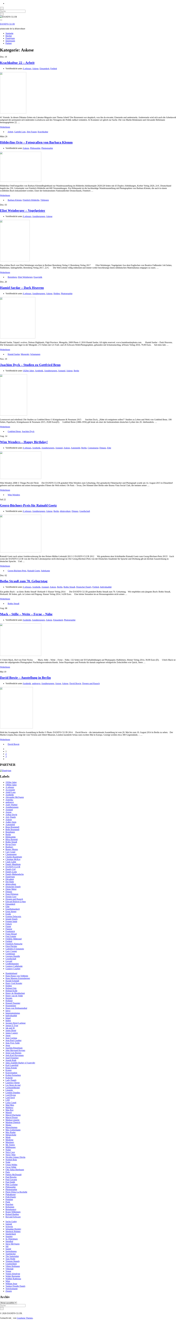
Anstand (61, 371)
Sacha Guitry (11, 1221)
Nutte (8, 1162)
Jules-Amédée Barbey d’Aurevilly (20, 1063)
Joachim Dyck (28, 431)
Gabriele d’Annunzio (15, 949)
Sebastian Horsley (13, 1229)
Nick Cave (10, 1152)
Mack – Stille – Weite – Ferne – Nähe (26, 614)
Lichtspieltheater (13, 1087)
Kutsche (9, 1078)
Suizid (8, 1249)
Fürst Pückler (11, 946)
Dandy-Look (11, 872)
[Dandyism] (5, 770)
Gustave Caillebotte (14, 966)
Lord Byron (11, 1095)
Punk (8, 1202)
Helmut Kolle (11, 991)
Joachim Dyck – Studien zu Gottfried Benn (30, 365)
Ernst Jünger (11, 911)
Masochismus (11, 1127)
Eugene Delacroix (13, 916)
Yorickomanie (12, 1288)
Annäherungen (38, 216)
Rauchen (9, 1204)
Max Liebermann (13, 1130)
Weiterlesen (5, 127)
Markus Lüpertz (12, 1120)
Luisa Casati (11, 1102)
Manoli (9, 1112)
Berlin (76, 371)
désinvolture (65, 511)
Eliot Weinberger (25, 277)
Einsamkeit (44, 68)
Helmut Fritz (11, 988)
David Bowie (75, 683)
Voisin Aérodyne (13, 1274)
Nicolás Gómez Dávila (15, 1157)
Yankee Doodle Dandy (15, 1286)
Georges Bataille (13, 956)
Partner (9, 43)
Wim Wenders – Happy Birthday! (24, 442)
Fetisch (9, 924)
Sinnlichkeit (11, 1234)
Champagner (11, 854)
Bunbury (9, 847)
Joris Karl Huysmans (15, 1055)
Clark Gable (11, 862)
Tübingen (44, 200)
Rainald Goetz (33, 571)
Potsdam (9, 1199)
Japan (8, 1035)
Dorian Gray (11, 896)
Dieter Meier (11, 889)
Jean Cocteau (11, 1038)
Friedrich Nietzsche (14, 944)
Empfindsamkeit (13, 909)
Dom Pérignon (12, 894)
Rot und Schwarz (13, 1217)
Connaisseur (93, 448)
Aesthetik (39, 371)
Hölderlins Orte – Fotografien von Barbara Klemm (36, 142)
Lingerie (9, 1090)
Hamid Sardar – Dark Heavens (22, 287)
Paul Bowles (11, 1177)
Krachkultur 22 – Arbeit (17, 62)
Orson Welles (11, 1164)
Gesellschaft (84, 511)
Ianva (8, 1010)
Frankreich (10, 931)
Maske (8, 1125)
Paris (8, 1172)
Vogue (8, 1271)
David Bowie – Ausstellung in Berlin (25, 677)
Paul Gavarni (11, 1179)
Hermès (9, 998)
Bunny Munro (12, 849)
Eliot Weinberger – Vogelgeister (22, 210)
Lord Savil (10, 1097)
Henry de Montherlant (15, 993)
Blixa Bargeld (12, 839)
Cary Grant (10, 852)
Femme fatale (11, 921)
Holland (9, 1000)
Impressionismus (13, 1013)
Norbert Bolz (11, 1159)
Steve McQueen (13, 1244)
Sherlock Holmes (13, 1231)
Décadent (10, 879)
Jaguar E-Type (12, 1025)
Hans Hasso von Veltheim (17, 976)
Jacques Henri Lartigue (16, 1023)
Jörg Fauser (32, 132)
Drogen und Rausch (91, 683)
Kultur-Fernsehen (13, 1075)
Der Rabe (10, 882)
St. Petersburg (12, 1239)
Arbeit (10, 132)
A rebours (27, 68)
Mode (8, 1137)
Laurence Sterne (13, 1082)
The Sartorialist (12, 1256)
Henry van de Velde (14, 996)
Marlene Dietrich (13, 1122)
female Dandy (12, 919)
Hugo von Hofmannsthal (16, 1008)
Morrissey (10, 1142)
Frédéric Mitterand (14, 939)
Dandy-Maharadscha (15, 874)
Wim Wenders (14, 495)
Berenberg (12, 277)
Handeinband (11, 973)
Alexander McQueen (15, 797)
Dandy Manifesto (13, 864)
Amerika (9, 800)
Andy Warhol (11, 804)
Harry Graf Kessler (14, 983)
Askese (35, 68)
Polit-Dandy (11, 1197)
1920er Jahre (28, 371)
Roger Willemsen (13, 1212)
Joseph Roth (11, 1060)
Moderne (9, 1140)
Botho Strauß (69, 587)
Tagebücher (11, 1254)
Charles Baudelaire (14, 857)
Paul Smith (10, 1182)
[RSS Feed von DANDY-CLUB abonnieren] (6, 3)
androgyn (36, 683)
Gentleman (10, 954)
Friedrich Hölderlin (31, 200)
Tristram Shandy (13, 1261)
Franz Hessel (11, 934)
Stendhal (9, 1241)
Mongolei (25, 354)
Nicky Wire (11, 1155)
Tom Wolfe (10, 1259)
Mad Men (10, 1105)
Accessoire (10, 790)
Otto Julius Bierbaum (15, 1169)
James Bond (11, 1030)
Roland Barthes (12, 1214)
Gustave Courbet (13, 968)
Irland (8, 1018)
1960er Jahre (11, 785)
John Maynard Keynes (15, 1050)
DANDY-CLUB (7, 24)
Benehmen (10, 832)
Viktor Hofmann (13, 1266)
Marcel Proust (12, 1117)
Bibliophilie (11, 837)
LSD (8, 1100)
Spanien (9, 1236)
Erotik (8, 914)
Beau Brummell (12, 827)
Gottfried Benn (14, 431)
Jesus (8, 1045)
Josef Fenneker (12, 1058)
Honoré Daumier (13, 1003)
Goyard (9, 961)
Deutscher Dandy (83, 587)
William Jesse (11, 1283)
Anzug (58, 683)
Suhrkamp (45, 571)
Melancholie (11, 1135)
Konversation (11, 1073)
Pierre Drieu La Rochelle (16, 1192)
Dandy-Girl (11, 869)
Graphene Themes (25, 1318)
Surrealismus (11, 1251)
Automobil (75, 448)
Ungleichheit (11, 1264)
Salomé (9, 1224)
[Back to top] (1, 1323)
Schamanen (35, 354)
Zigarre (9, 1291)
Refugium (10, 1207)
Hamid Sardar (14, 354)
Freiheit (53, 68)
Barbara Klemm (15, 200)
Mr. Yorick (10, 1145)
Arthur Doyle (11, 814)
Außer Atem (11, 822)
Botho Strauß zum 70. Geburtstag (23, 581)
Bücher (9, 36)
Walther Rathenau (13, 1278)
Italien (8, 1020)
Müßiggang (11, 1147)
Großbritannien (12, 963)
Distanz (102, 448)
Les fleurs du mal (13, 1085)
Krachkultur (43, 132)
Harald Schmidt (12, 981)
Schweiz (9, 1226)
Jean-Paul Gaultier (13, 1040)
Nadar (8, 1150)
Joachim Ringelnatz (14, 1048)
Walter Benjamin (13, 1276)
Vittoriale (9, 1269)
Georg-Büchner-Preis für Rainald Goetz (28, 505)
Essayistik (38, 277)
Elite (109, 448)
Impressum (10, 41)
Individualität (106, 587)
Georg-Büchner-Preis (17, 571)
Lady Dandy (11, 1080)
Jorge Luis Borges (13, 1053)
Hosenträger (11, 1005)
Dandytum (10, 38)
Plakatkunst (11, 1194)
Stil (7, 1246)
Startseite (9, 33)
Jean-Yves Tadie (13, 1043)
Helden (56, 293)
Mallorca (9, 1107)
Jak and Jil (10, 1028)
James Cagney (12, 1033)
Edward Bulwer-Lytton (16, 901)
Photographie (47, 148)
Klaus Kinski (11, 1068)
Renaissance (11, 1209)
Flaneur (9, 929)
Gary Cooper (11, 951)
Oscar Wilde (11, 1167)
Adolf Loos (11, 792)
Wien (8, 1281)
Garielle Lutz (20, 132)
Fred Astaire (11, 936)
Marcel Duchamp (13, 1115)
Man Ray (10, 1110)
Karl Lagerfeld (12, 1065)
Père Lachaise (12, 1184)
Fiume (8, 926)
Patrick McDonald (13, 1174)
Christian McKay (13, 859)
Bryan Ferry (11, 844)
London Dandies (13, 1092)
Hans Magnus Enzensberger (18, 978)
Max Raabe (11, 1132)
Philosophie (35, 148)
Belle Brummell (12, 829)
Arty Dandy (11, 817)
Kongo (9, 1070)
